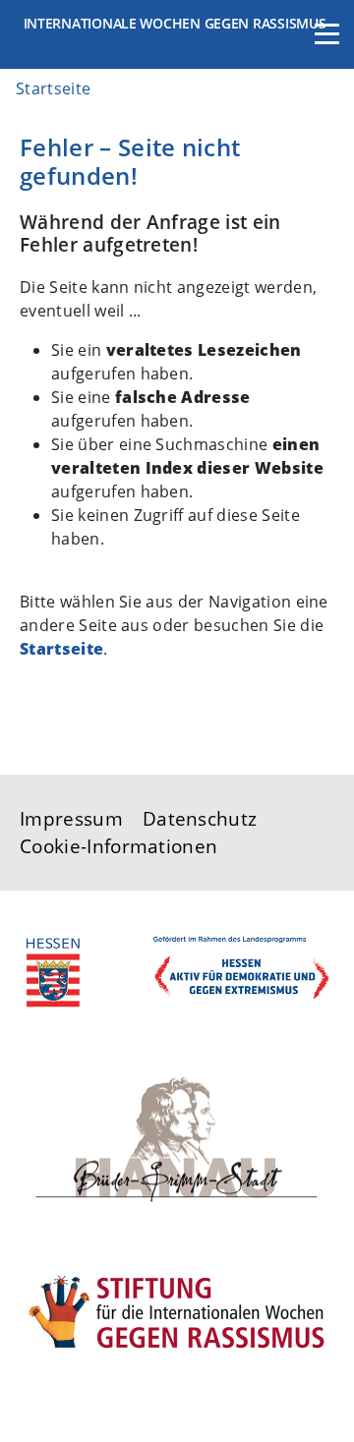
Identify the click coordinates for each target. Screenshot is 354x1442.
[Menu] (327, 44)
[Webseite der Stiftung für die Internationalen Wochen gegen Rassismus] (177, 1307)
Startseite (61, 649)
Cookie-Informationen (118, 846)
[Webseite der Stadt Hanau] (177, 1137)
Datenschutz (200, 818)
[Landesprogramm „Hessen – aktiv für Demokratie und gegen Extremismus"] (177, 966)
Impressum (71, 818)
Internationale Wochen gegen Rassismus (175, 23)
